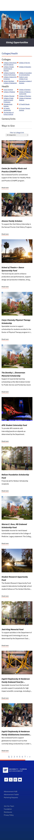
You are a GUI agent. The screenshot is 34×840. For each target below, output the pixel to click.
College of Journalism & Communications (25, 74)
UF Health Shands (24, 104)
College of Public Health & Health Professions (8, 100)
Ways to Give (8, 125)
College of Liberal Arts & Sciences (10, 78)
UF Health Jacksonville (7, 109)
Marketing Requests (11, 797)
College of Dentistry (25, 89)
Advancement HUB (10, 791)
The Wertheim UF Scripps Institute (9, 113)
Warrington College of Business (25, 82)
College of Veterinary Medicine (25, 99)
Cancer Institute (8, 89)
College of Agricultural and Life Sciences (10, 63)
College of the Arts (24, 63)
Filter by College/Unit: (17, 133)
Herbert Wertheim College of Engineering (10, 82)
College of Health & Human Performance (10, 74)
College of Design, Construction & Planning (9, 68)
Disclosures (8, 812)
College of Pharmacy (25, 96)
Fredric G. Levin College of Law (23, 78)
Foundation (8, 809)
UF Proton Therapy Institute (24, 109)
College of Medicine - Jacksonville (25, 93)
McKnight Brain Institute (8, 105)
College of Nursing (9, 96)
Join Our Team (9, 806)
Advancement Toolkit (11, 794)
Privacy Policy (9, 815)
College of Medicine (9, 92)
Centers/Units (8, 118)
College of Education (25, 67)
